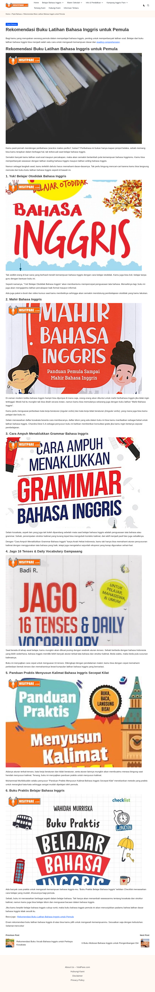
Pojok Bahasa (17, 14)
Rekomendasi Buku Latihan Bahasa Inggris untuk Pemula (45, 917)
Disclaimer (77, 976)
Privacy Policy (77, 980)
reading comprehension (108, 42)
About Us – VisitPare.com (77, 967)
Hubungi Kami (77, 971)
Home (8, 14)
